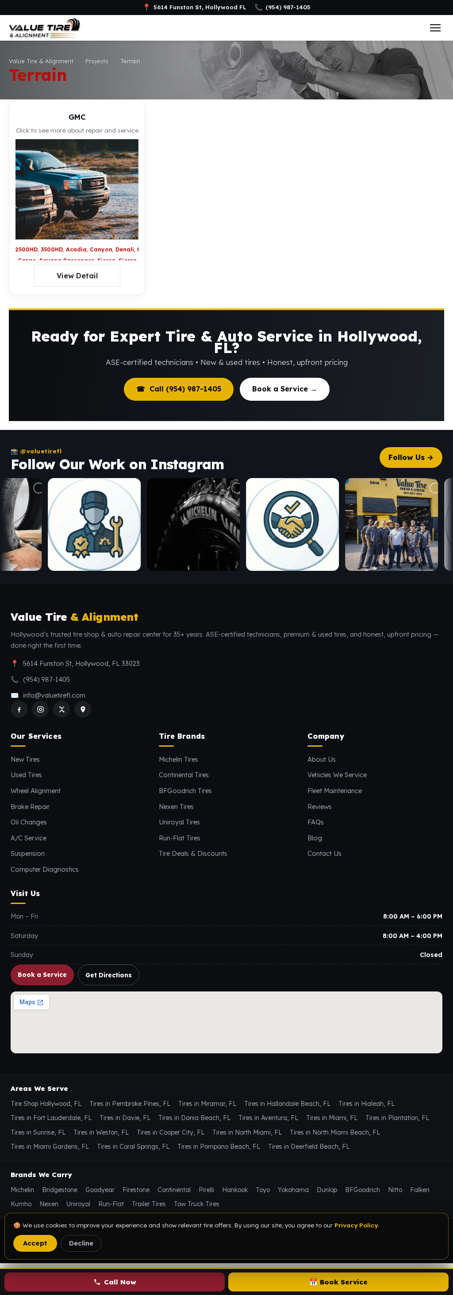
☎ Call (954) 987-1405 (178, 388)
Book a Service (42, 974)
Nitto (395, 1190)
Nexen (48, 1204)
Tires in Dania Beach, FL (194, 1118)
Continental (174, 1190)
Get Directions (108, 975)
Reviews (319, 806)
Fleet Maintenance (334, 790)
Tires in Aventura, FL (268, 1118)
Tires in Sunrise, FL (38, 1132)
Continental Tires (184, 775)
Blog (314, 838)
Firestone (136, 1190)
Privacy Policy (356, 1225)
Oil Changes (29, 822)
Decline (81, 1243)
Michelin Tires (178, 759)
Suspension (28, 853)
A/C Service (28, 838)
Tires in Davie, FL (125, 1118)
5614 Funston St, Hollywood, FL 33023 (81, 663)
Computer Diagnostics (45, 869)
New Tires (25, 759)
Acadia (76, 249)
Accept (35, 1243)
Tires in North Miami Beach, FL (335, 1132)
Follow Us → (411, 457)
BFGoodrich (362, 1190)
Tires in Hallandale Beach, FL (287, 1104)
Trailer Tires (149, 1204)
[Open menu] (435, 28)
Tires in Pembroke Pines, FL (129, 1104)
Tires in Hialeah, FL (366, 1104)
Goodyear (100, 1190)
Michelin (22, 1190)
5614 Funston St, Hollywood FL (194, 7)
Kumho (21, 1204)
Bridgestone (59, 1190)
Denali (124, 249)
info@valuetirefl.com (54, 695)
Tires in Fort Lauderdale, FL (51, 1118)
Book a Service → (284, 388)
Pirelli (206, 1190)
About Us (321, 759)
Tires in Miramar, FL (207, 1104)
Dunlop (327, 1190)
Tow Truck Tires (196, 1204)
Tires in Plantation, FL (397, 1118)
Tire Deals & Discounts (193, 853)
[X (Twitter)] (61, 709)
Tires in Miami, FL (331, 1118)
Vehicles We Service (337, 775)
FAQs (315, 822)
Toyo (263, 1190)
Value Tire (74, 617)
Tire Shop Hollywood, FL (46, 1104)
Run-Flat (111, 1204)
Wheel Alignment (36, 790)
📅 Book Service (338, 1282)
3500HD (52, 249)
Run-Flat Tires (179, 838)
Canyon (101, 249)
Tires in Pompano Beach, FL (218, 1147)
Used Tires (26, 775)
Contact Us (324, 853)
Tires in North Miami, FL (247, 1132)
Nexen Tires (176, 806)
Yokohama (293, 1190)
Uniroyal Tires (179, 822)
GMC (77, 117)
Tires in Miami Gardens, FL (50, 1147)
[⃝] (70, 524)
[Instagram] (40, 709)
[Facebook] (19, 709)
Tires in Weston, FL (101, 1132)
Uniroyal (78, 1204)
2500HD (26, 249)
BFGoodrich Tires (185, 790)
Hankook (235, 1190)
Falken (420, 1190)
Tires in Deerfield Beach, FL (308, 1147)
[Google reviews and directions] (82, 709)
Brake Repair (30, 806)
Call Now (120, 1282)
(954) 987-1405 (282, 7)
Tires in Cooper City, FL (170, 1132)
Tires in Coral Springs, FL (133, 1147)
